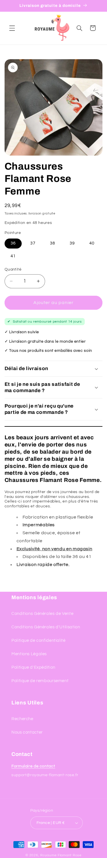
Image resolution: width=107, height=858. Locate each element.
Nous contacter (27, 732)
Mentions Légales (29, 654)
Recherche (22, 719)
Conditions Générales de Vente (42, 613)
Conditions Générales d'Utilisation (45, 627)
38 (52, 243)
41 (13, 256)
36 (13, 243)
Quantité (13, 269)
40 (91, 243)
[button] (12, 28)
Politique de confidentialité (38, 640)
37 (32, 243)
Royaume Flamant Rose (61, 855)
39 (72, 243)
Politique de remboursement (39, 681)
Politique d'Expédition (33, 667)
